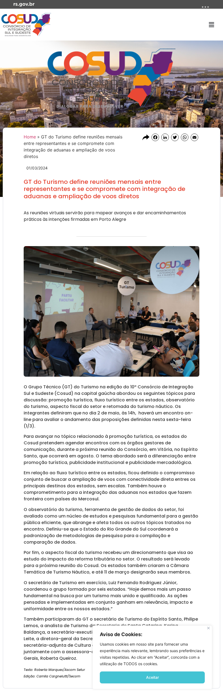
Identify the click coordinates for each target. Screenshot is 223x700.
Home (30, 137)
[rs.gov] (24, 4)
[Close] (208, 628)
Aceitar (152, 677)
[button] (211, 25)
